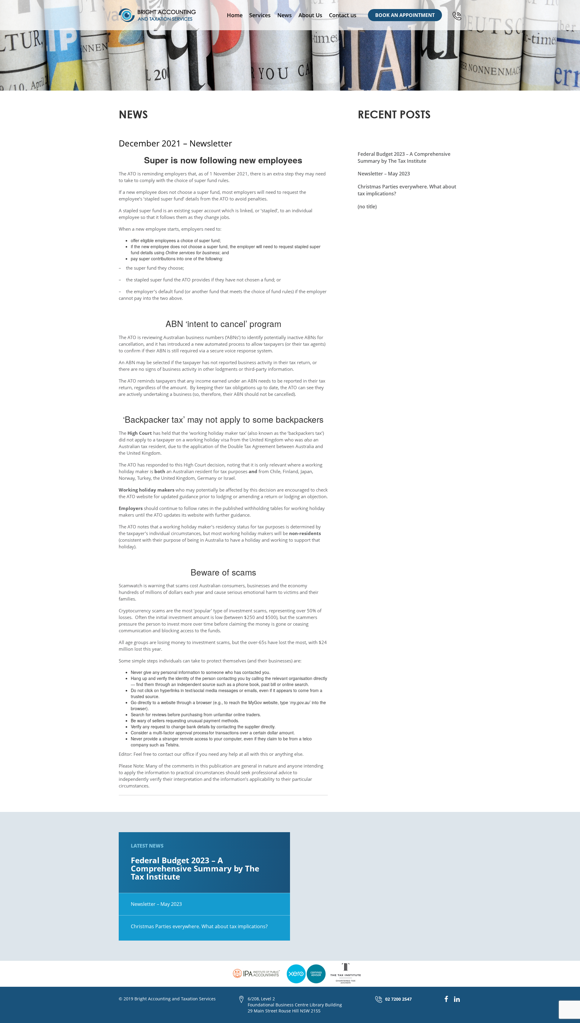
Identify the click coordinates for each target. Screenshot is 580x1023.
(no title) (367, 206)
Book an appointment (405, 15)
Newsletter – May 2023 (384, 173)
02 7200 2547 (398, 999)
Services (260, 15)
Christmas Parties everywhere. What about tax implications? (199, 926)
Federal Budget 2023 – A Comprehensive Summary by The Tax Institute (404, 157)
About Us (310, 15)
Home (235, 15)
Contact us (342, 15)
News (284, 15)
